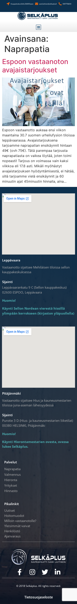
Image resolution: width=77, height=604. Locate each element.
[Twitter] (45, 572)
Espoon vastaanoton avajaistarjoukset (35, 65)
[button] (38, 27)
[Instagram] (32, 572)
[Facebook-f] (19, 572)
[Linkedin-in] (57, 572)
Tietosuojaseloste (38, 597)
